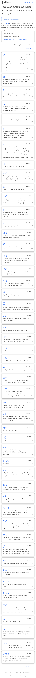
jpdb (5, 2)
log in (7, 23)
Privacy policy (27, 672)
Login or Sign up (28, 2)
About (6, 672)
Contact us (18, 672)
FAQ (11, 672)
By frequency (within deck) (12, 36)
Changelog (23, 676)
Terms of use (13, 676)
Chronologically (9, 33)
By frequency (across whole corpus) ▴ (16, 39)
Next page (29, 48)
